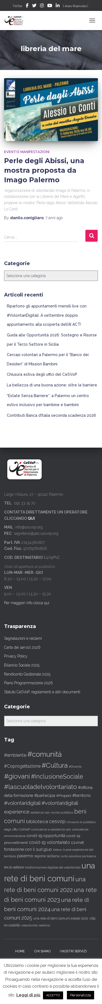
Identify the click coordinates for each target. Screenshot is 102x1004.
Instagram (42, 6)
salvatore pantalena (82, 856)
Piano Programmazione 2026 (28, 683)
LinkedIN (58, 6)
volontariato (29, 925)
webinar (44, 925)
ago (54, 218)
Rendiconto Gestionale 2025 (27, 674)
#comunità (44, 754)
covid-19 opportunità (46, 835)
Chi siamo (42, 951)
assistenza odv (40, 812)
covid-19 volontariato (49, 842)
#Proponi (63, 795)
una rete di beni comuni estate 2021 (60, 918)
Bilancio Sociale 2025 (21, 665)
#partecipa (44, 795)
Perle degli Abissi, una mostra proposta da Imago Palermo (44, 170)
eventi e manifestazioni (27, 152)
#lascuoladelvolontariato (40, 786)
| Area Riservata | (75, 6)
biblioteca (37, 821)
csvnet (77, 842)
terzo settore (14, 867)
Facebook (27, 6)
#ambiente (15, 755)
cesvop (57, 821)
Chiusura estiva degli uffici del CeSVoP (42, 374)
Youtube (49, 6)
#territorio (81, 795)
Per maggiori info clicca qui (26, 603)
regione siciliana (46, 856)
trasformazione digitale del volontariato (53, 867)
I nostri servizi (73, 951)
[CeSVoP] (16, 20)
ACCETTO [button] (53, 995)
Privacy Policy (15, 656)
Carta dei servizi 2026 (22, 647)
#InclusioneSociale (57, 776)
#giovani (17, 776)
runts (64, 856)
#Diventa (75, 766)
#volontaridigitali (22, 803)
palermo (25, 855)
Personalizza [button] (80, 995)
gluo (48, 849)
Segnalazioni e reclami (23, 638)
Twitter (34, 6)
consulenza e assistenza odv (51, 829)
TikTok (17, 6)
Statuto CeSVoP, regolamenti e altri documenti (42, 692)
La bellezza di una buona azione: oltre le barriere (52, 385)
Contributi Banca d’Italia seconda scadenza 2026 (51, 415)
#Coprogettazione (22, 766)
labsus (57, 849)
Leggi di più (28, 995)
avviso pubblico (62, 812)
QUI (31, 518)
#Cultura (55, 765)
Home (20, 951)
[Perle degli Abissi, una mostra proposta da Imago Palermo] (51, 109)
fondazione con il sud (23, 849)
